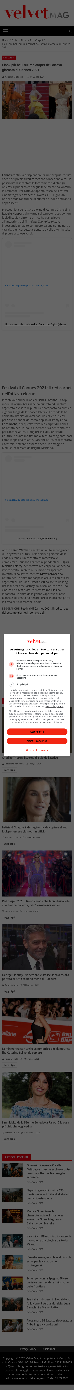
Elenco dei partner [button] (55, 706)
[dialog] (37, 695)
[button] (37, 684)
